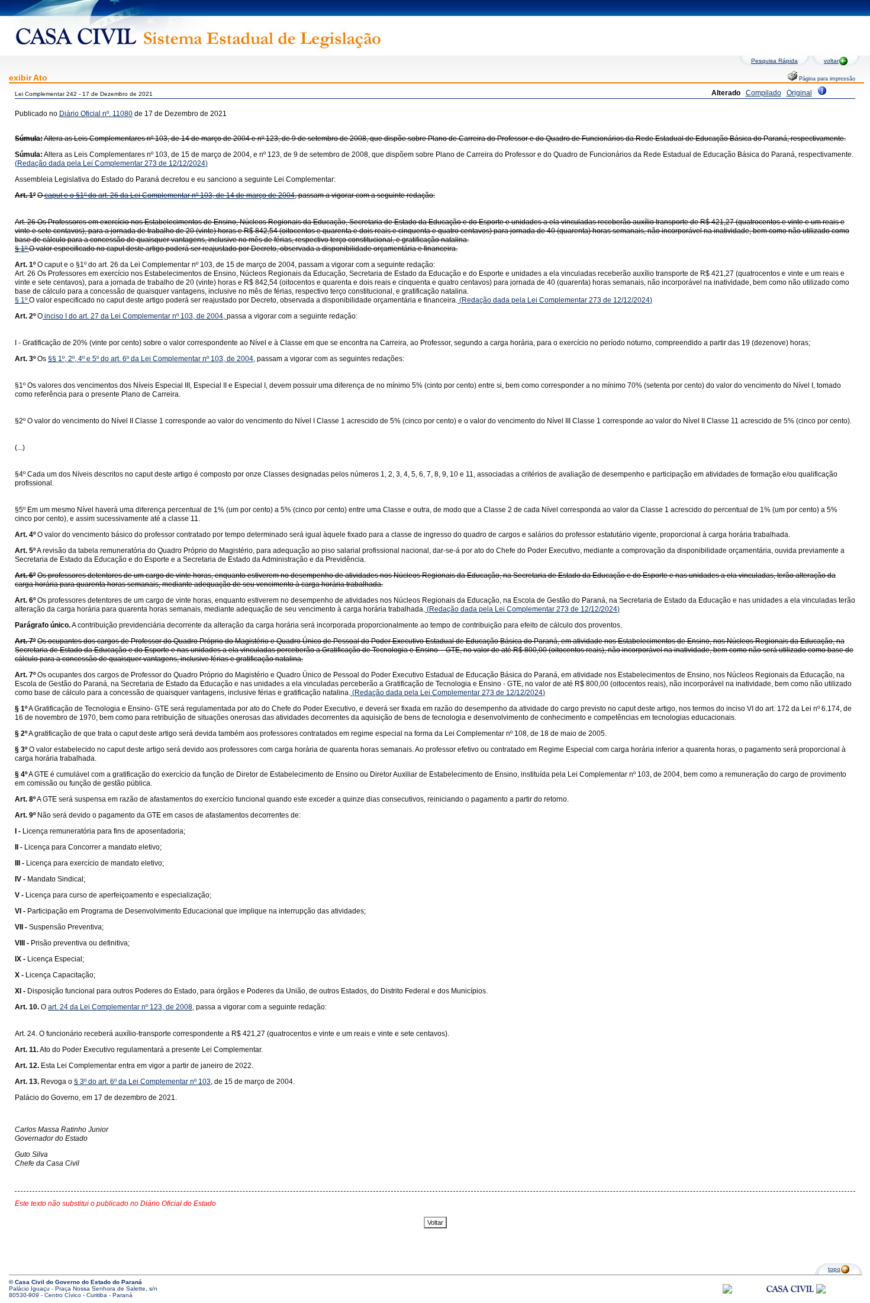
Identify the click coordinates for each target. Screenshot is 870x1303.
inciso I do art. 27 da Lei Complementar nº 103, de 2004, (135, 316)
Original (799, 93)
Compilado (763, 93)
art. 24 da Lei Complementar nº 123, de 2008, (121, 1007)
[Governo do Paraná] (821, 1291)
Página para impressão (826, 79)
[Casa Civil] (790, 1299)
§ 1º (22, 248)
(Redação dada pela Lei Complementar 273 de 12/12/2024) (111, 163)
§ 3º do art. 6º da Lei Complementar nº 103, (143, 1081)
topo (834, 1269)
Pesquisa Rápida (774, 60)
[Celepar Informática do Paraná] (727, 1291)
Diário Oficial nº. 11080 (96, 114)
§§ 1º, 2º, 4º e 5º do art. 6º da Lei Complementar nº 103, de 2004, (151, 359)
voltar (831, 60)
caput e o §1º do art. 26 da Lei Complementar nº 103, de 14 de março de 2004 (169, 195)
